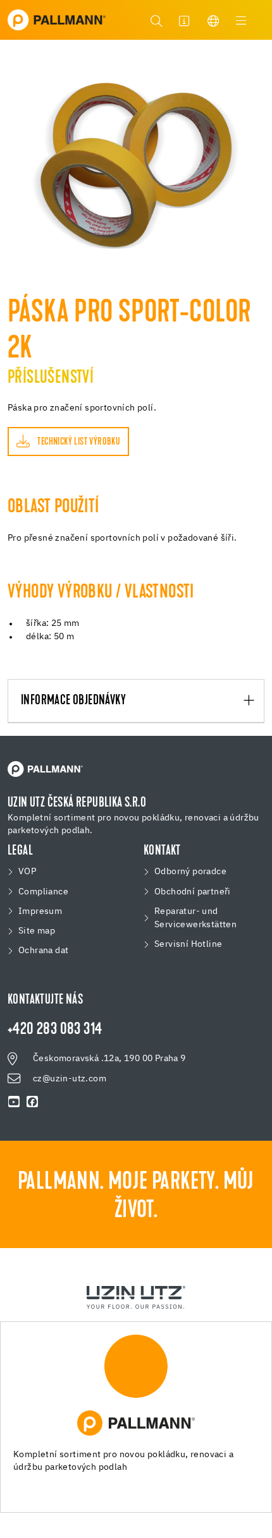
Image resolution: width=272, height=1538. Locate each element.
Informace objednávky (73, 701)
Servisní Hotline (188, 944)
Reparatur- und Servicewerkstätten (195, 918)
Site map (36, 931)
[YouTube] (14, 1102)
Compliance (43, 891)
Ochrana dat (43, 950)
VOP (27, 871)
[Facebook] (32, 1102)
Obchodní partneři (192, 891)
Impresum (40, 911)
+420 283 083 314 (55, 1030)
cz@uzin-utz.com (69, 1078)
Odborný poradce (190, 871)
